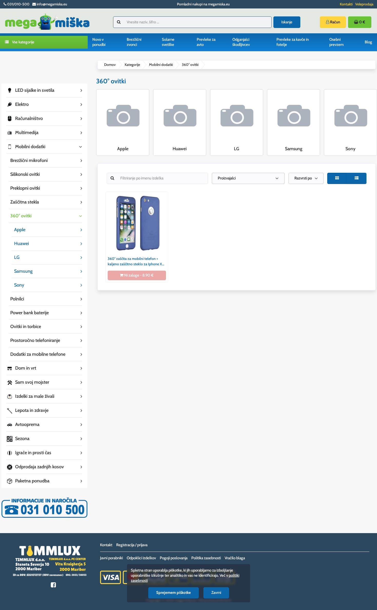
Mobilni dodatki (161, 64)
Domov (110, 64)
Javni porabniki (111, 558)
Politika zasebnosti (206, 558)
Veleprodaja (364, 4)
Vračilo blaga (235, 558)
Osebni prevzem (336, 42)
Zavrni (216, 592)
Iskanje (286, 22)
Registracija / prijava (131, 545)
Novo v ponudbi (98, 42)
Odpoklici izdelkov (141, 558)
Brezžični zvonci (134, 42)
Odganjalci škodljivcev (241, 42)
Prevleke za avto (206, 42)
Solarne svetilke (168, 42)
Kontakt (106, 545)
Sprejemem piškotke (173, 592)
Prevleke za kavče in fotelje (292, 42)
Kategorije (132, 64)
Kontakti (346, 4)
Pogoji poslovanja (173, 558)
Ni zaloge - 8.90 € (138, 275)
